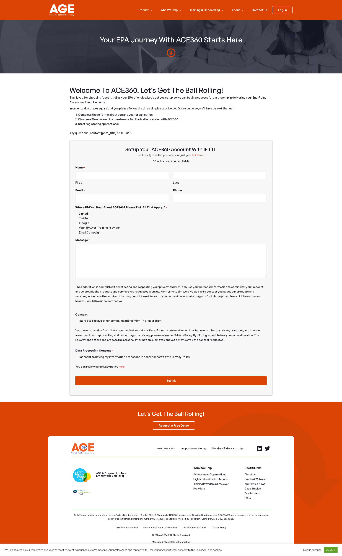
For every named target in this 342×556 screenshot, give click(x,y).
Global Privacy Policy (127, 527)
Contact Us (259, 10)
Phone (177, 190)
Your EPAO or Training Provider (99, 227)
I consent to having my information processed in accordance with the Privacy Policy (134, 357)
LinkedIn (84, 213)
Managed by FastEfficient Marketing (171, 542)
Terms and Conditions (194, 527)
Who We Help (169, 10)
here (122, 366)
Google (84, 223)
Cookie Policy (219, 527)
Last (176, 182)
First (78, 182)
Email (80, 190)
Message (82, 240)
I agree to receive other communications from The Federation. (120, 320)
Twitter (84, 218)
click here (196, 155)
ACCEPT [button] (330, 549)
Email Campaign (89, 232)
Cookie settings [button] (312, 550)
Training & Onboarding (205, 10)
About (236, 10)
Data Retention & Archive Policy (160, 527)
